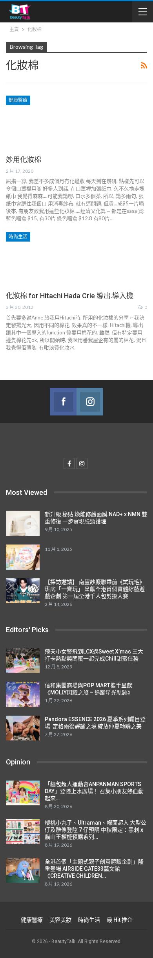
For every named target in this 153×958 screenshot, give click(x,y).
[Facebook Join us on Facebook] (63, 402)
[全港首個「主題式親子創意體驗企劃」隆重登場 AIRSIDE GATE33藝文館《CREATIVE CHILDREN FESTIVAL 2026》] (23, 870)
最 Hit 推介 (120, 920)
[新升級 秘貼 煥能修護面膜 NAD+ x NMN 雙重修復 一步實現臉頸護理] (23, 523)
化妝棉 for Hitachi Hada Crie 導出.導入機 (69, 296)
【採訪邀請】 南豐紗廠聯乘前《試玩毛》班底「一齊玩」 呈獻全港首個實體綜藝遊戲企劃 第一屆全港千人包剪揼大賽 (95, 589)
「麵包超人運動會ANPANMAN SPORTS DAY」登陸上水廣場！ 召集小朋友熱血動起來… (94, 791)
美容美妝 (60, 920)
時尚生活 (18, 237)
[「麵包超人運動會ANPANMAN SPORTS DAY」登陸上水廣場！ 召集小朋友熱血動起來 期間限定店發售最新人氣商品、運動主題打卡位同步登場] (23, 793)
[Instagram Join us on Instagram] (89, 402)
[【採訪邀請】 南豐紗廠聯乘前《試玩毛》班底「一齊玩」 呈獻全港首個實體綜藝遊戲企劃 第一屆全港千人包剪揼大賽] (23, 591)
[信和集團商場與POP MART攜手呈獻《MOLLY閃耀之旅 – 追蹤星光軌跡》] (23, 694)
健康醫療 (18, 100)
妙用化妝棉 (23, 159)
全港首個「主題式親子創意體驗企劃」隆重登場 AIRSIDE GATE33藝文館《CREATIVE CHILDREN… (94, 868)
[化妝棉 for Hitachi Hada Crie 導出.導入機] (47, 258)
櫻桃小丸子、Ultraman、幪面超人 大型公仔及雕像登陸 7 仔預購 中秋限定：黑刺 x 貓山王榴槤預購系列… (95, 830)
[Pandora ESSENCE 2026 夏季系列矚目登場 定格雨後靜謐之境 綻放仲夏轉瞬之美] (23, 728)
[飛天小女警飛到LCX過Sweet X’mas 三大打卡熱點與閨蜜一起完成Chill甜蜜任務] (23, 660)
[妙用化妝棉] (47, 122)
